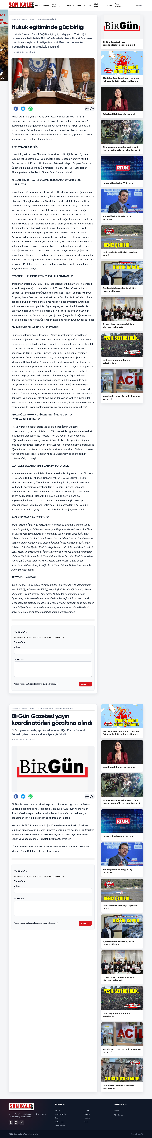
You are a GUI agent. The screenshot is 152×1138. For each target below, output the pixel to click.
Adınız (17, 647)
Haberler (24, 19)
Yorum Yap (85, 684)
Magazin (87, 5)
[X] (21, 1122)
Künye (116, 1110)
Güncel (37, 5)
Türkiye (109, 5)
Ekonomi (70, 5)
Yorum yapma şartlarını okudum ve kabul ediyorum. (35, 684)
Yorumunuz (19, 659)
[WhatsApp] (11, 1122)
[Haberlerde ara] (130, 5)
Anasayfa (15, 19)
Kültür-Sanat (96, 5)
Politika (46, 5)
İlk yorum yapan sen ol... (54, 637)
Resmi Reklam (118, 5)
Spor (79, 5)
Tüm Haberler (119, 1115)
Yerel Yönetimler (56, 5)
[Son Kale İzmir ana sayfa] (21, 1106)
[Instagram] (16, 1122)
